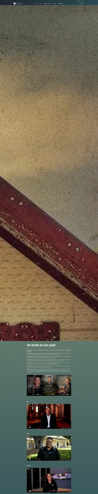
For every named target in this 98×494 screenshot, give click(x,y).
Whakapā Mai (60, 3)
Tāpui (82, 3)
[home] (20, 3)
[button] (36, 4)
